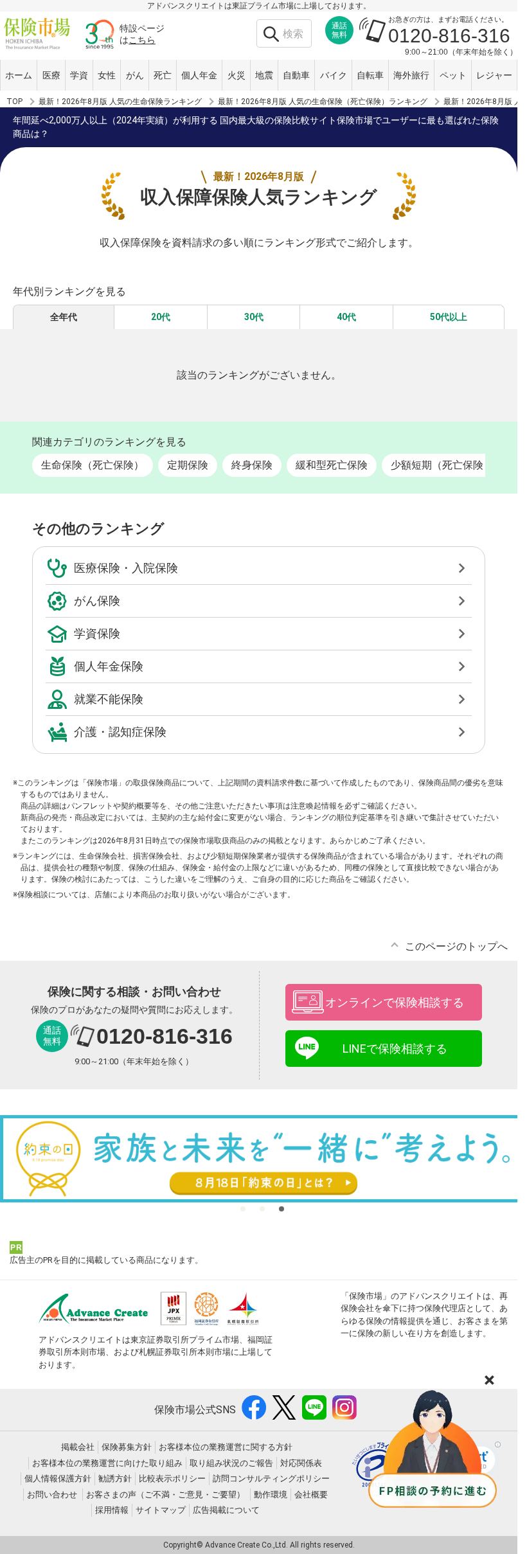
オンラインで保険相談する (394, 1002)
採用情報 (112, 1510)
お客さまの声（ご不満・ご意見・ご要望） (165, 1494)
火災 (237, 75)
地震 (264, 75)
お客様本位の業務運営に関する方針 (225, 1447)
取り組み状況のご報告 (231, 1463)
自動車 (296, 75)
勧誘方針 (115, 1478)
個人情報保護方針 (57, 1478)
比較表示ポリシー (172, 1478)
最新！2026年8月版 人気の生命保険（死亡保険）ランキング (322, 101)
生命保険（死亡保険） (92, 465)
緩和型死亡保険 (332, 465)
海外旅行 (411, 75)
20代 (160, 317)
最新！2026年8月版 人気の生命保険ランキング (120, 101)
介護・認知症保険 (120, 731)
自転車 (370, 75)
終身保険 (251, 465)
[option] (263, 1159)
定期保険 (187, 465)
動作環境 (270, 1494)
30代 (254, 317)
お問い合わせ (52, 1494)
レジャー (494, 75)
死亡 (163, 75)
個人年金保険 (108, 666)
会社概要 (311, 1494)
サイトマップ (161, 1510)
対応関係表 (301, 1463)
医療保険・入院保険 (126, 568)
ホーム (18, 75)
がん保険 (97, 600)
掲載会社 (77, 1447)
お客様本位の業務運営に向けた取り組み (107, 1463)
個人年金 (199, 75)
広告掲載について (226, 1510)
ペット (453, 75)
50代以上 (448, 317)
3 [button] (281, 1209)
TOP (14, 101)
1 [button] (243, 1209)
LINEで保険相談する (395, 1048)
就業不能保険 (108, 699)
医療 (51, 75)
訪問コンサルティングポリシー (271, 1478)
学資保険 (97, 633)
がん (135, 75)
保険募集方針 (127, 1447)
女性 (107, 75)
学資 (79, 75)
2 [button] (262, 1209)
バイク (333, 75)
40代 (346, 317)
